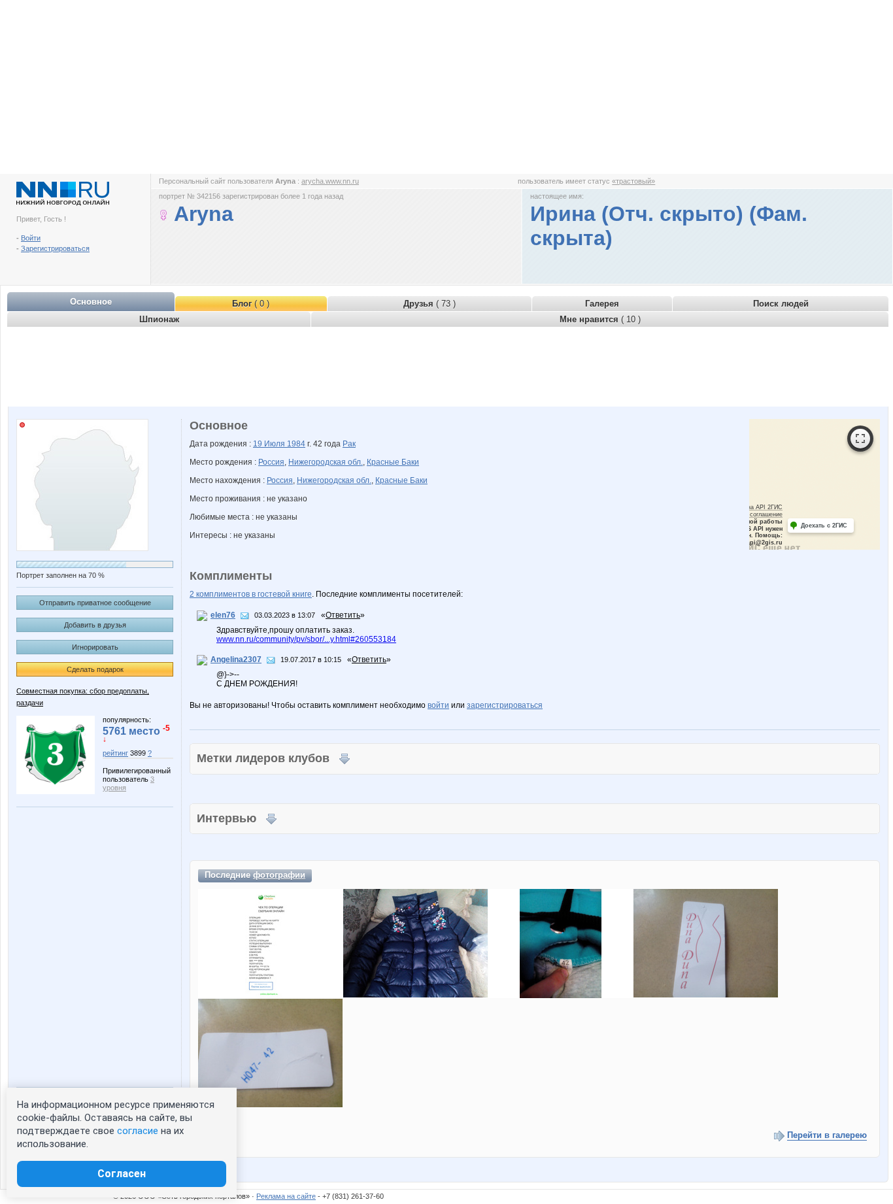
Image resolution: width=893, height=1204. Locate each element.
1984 (296, 443)
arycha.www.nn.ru (330, 181)
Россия (271, 462)
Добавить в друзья (95, 625)
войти (438, 705)
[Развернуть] (860, 438)
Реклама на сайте (286, 1196)
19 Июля (270, 443)
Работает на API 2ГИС (751, 507)
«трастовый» (633, 181)
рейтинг (115, 753)
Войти (31, 238)
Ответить (343, 615)
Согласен (121, 1173)
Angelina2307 (236, 659)
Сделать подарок (95, 669)
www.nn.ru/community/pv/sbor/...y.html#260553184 (306, 639)
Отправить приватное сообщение (95, 603)
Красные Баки (393, 462)
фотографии (279, 875)
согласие (137, 1131)
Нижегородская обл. (325, 462)
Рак (349, 443)
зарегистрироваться (505, 705)
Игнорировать (95, 647)
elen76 (223, 615)
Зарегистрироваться (55, 248)
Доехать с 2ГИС (824, 525)
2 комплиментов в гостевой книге (251, 594)
